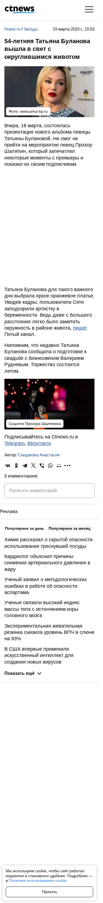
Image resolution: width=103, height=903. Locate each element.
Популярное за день (24, 528)
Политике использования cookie (37, 880)
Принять (49, 892)
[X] (33, 465)
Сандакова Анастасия (39, 454)
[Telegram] (24, 465)
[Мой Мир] (58, 465)
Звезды (31, 29)
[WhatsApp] (50, 465)
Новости (12, 29)
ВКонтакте (39, 443)
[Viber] (41, 465)
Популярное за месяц (69, 528)
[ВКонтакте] (7, 465)
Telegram (14, 443)
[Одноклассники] (16, 465)
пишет (80, 328)
